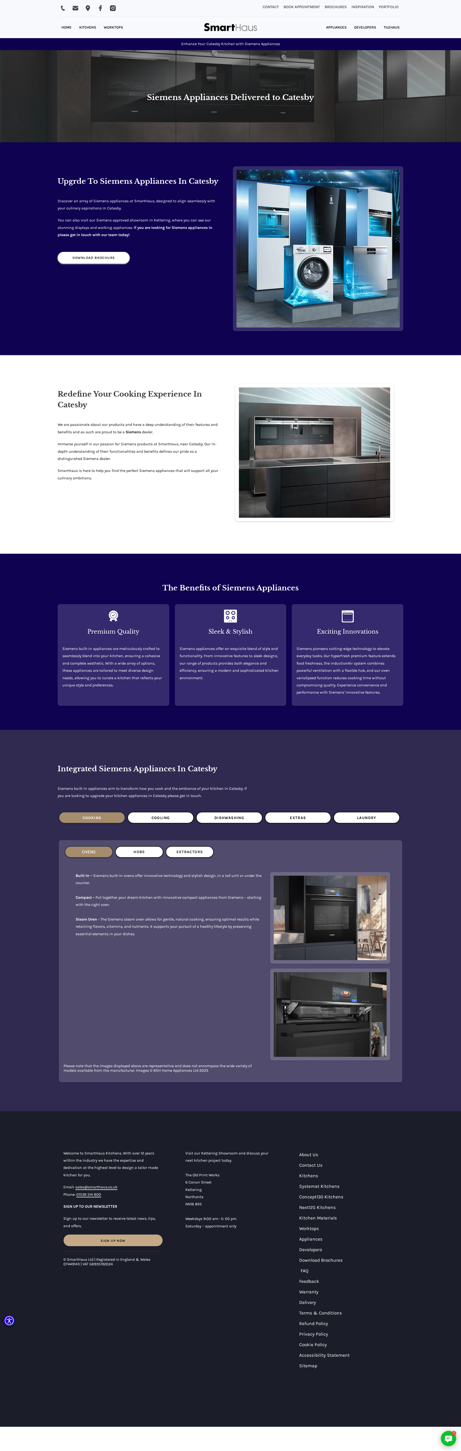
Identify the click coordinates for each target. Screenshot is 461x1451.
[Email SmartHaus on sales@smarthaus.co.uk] (75, 8)
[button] (9, 1320)
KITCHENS (87, 27)
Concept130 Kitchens (321, 1197)
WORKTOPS (113, 27)
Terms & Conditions (320, 1313)
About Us (308, 1154)
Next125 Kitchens (317, 1207)
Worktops (309, 1228)
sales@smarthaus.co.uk (96, 1187)
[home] (230, 27)
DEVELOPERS (365, 27)
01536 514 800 (88, 1194)
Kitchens (308, 1175)
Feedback (309, 1281)
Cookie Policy (313, 1344)
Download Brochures (321, 1260)
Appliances (310, 1239)
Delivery (307, 1302)
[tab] (92, 817)
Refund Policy (313, 1323)
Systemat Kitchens (319, 1186)
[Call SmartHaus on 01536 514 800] (63, 8)
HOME (66, 27)
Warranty (308, 1292)
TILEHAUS (392, 27)
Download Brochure (94, 258)
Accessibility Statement (324, 1355)
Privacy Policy (313, 1334)
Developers (310, 1249)
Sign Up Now (113, 1241)
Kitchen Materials (318, 1218)
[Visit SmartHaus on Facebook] (100, 8)
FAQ (305, 1270)
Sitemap (308, 1365)
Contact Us (310, 1165)
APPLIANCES (336, 27)
